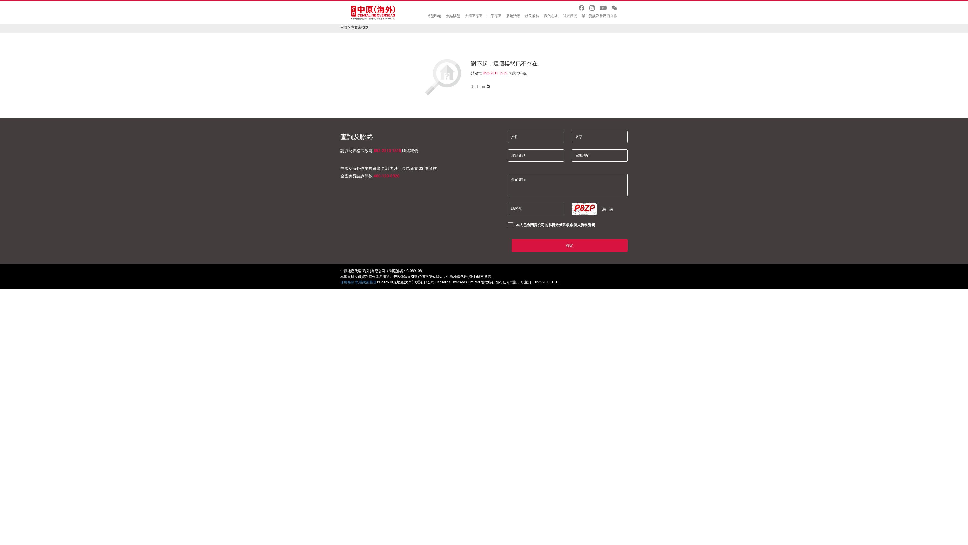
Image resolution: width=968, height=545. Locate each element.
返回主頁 (478, 87)
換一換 (607, 209)
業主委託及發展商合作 (599, 16)
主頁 (343, 27)
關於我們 (570, 16)
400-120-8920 (386, 176)
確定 (569, 245)
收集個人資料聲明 (580, 225)
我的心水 (551, 16)
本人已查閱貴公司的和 (555, 225)
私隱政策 (556, 225)
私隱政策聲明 (365, 282)
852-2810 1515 (495, 73)
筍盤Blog (434, 16)
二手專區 (494, 16)
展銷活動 (513, 16)
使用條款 (347, 282)
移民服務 (532, 16)
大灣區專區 (473, 16)
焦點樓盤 (453, 16)
